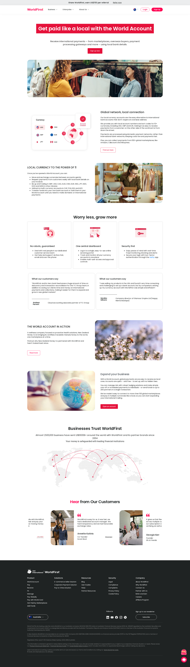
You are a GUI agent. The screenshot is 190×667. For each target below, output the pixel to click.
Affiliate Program (142, 600)
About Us (83, 9)
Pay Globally (32, 597)
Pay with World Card (35, 600)
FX (28, 591)
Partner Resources (88, 591)
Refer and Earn (141, 594)
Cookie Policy (114, 594)
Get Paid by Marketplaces (37, 603)
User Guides (86, 585)
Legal (111, 582)
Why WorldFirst (141, 585)
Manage (30, 594)
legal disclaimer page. (111, 650)
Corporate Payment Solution (65, 585)
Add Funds (31, 606)
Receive (30, 588)
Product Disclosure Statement (39, 646)
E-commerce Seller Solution (65, 582)
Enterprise (67, 9)
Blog (83, 582)
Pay (28, 585)
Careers (139, 597)
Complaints (113, 588)
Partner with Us (141, 591)
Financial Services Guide (58, 646)
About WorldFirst (142, 582)
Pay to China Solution (62, 588)
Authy (152, 257)
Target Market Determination (78, 646)
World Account (33, 582)
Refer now (117, 2)
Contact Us (140, 588)
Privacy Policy (114, 591)
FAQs (83, 588)
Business (51, 9)
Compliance (113, 585)
